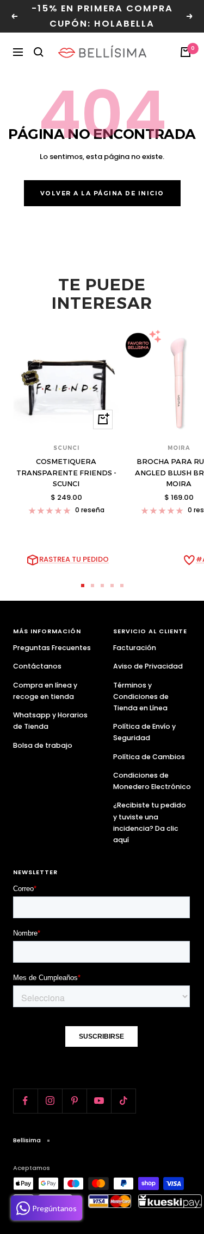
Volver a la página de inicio (102, 193)
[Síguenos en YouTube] (98, 1101)
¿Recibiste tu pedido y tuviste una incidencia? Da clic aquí (149, 822)
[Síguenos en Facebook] (25, 1101)
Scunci (66, 447)
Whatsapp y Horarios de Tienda (50, 720)
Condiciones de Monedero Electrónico (152, 781)
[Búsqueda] (39, 52)
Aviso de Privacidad (148, 666)
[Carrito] (185, 52)
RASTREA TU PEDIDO (74, 559)
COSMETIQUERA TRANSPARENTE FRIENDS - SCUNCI (66, 472)
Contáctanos (37, 666)
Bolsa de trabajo (42, 745)
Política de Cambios (149, 756)
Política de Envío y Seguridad (144, 732)
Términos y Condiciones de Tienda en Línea (141, 696)
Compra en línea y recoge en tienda (45, 690)
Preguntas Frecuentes (52, 647)
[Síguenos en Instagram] (50, 1101)
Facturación (134, 647)
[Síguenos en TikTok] (123, 1101)
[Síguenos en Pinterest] (74, 1101)
